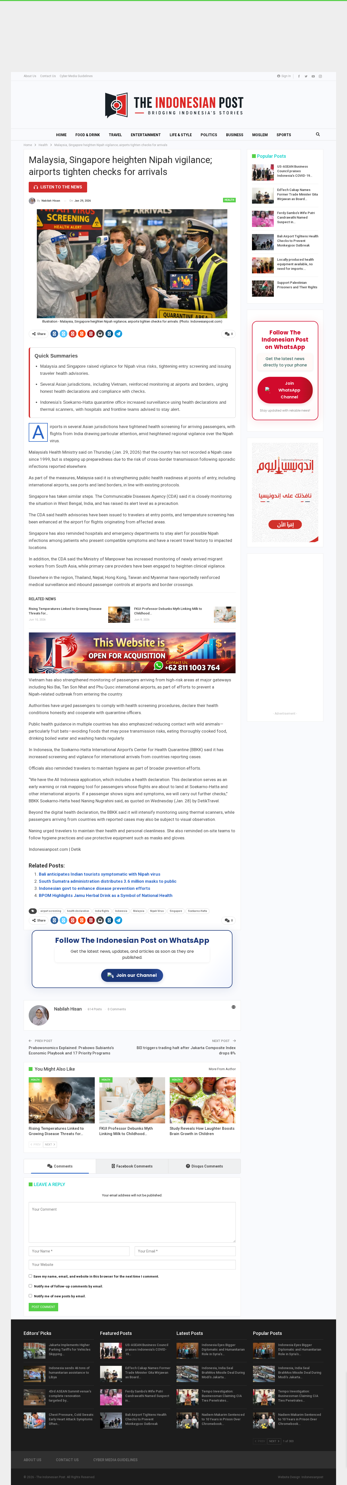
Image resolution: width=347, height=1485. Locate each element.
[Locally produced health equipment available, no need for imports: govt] (263, 265)
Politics (209, 135)
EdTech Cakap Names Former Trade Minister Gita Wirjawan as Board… (297, 194)
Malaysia (138, 911)
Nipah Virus (157, 911)
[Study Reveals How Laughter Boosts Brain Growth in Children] (203, 1100)
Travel (115, 135)
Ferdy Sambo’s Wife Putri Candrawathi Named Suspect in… (296, 217)
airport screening (50, 911)
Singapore (176, 911)
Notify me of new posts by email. (60, 1296)
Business (234, 135)
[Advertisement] (152, 36)
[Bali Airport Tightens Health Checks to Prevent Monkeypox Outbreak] (263, 242)
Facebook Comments (134, 1166)
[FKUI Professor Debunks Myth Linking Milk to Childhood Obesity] (225, 615)
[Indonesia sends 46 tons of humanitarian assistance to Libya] (34, 1374)
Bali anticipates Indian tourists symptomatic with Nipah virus (99, 874)
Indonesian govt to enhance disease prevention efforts (94, 888)
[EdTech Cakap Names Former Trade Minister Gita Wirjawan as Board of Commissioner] (263, 196)
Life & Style (181, 135)
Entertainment (146, 135)
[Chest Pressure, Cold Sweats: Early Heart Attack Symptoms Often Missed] (34, 1420)
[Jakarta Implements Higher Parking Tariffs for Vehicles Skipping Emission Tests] (34, 1351)
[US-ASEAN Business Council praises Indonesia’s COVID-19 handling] (263, 172)
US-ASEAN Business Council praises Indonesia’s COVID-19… (294, 171)
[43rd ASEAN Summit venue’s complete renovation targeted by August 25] (34, 1397)
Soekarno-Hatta (197, 911)
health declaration (78, 911)
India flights (102, 911)
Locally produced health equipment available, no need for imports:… (295, 264)
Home (61, 135)
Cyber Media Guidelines (76, 76)
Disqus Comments (207, 1166)
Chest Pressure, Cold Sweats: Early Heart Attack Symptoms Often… (71, 1419)
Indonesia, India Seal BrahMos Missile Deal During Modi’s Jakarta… (223, 1372)
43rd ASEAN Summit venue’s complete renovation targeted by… (70, 1395)
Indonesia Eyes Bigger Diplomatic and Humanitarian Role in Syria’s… (223, 1349)
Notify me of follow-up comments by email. (68, 1286)
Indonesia (121, 911)
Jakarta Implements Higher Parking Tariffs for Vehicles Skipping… (69, 1349)
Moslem (260, 135)
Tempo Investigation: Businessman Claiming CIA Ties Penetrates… (222, 1395)
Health (229, 200)
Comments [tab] (63, 1166)
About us (30, 76)
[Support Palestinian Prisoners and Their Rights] (263, 288)
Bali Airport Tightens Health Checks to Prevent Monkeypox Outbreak (297, 240)
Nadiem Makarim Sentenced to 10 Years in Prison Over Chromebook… (223, 1419)
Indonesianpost (312, 1477)
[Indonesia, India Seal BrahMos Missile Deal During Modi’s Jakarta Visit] (187, 1374)
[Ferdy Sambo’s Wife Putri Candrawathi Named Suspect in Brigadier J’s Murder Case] (263, 219)
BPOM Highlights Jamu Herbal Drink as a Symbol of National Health (105, 895)
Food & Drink (87, 135)
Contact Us (48, 76)
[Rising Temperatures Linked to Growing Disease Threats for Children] (119, 615)
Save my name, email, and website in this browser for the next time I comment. (96, 1276)
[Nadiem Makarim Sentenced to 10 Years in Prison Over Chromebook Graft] (187, 1420)
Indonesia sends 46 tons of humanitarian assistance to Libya (69, 1372)
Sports (284, 135)
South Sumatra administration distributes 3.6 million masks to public (108, 881)
